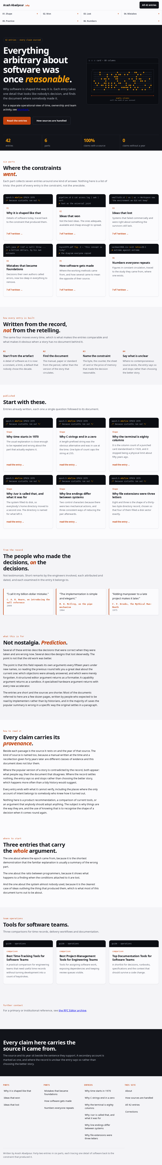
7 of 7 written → (14, 233)
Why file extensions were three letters (133, 495)
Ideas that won (69, 216)
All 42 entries (149, 4)
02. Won (47, 13)
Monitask (23, 109)
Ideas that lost (122, 213)
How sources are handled (52, 120)
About (128, 1090)
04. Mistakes (130, 13)
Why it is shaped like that (23, 213)
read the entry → (15, 464)
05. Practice (8, 21)
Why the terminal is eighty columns (130, 438)
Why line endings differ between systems (75, 495)
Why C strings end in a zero (77, 436)
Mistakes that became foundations (21, 267)
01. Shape (7, 13)
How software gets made (76, 266)
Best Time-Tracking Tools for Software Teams (25, 957)
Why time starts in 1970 (22, 436)
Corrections (131, 1111)
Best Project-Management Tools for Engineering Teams (78, 957)
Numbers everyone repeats (131, 263)
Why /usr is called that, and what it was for (25, 495)
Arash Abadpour (16, 5)
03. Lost (87, 13)
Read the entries (17, 120)
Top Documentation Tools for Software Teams (132, 957)
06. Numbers (90, 21)
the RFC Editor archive (72, 1010)
